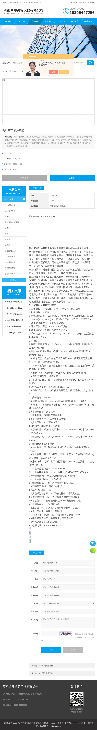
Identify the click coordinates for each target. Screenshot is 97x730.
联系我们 (91, 2)
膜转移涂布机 (10, 211)
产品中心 (35, 21)
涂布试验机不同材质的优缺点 (16, 326)
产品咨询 (24, 178)
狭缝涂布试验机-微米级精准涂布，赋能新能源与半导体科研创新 (16, 301)
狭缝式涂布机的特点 (15, 320)
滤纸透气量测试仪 (46, 673)
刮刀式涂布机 (10, 257)
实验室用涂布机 (11, 251)
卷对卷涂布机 (10, 205)
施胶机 (7, 245)
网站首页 (9, 21)
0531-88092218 (93, 543)
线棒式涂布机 (10, 262)
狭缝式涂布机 (10, 268)
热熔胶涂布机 (10, 274)
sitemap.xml (56, 726)
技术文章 (61, 21)
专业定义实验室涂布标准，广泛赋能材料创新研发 (16, 314)
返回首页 (73, 2)
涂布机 (7, 217)
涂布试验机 (8, 199)
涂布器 (7, 239)
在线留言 (82, 2)
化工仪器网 (44, 726)
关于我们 (22, 21)
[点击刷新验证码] (65, 633)
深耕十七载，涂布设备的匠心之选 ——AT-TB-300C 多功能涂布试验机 (16, 333)
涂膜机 (7, 228)
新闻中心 (48, 21)
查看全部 (14, 280)
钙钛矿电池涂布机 (46, 666)
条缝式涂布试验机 (12, 222)
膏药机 (7, 234)
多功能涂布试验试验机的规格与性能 (16, 308)
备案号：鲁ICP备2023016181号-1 (71, 723)
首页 (15, 71)
